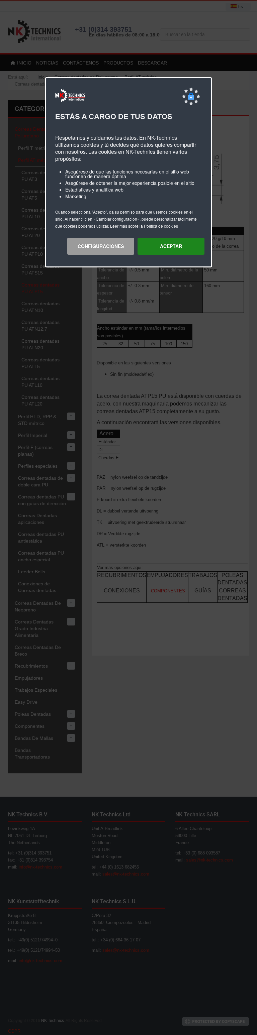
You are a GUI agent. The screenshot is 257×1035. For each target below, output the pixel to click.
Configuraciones (101, 246)
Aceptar (171, 246)
